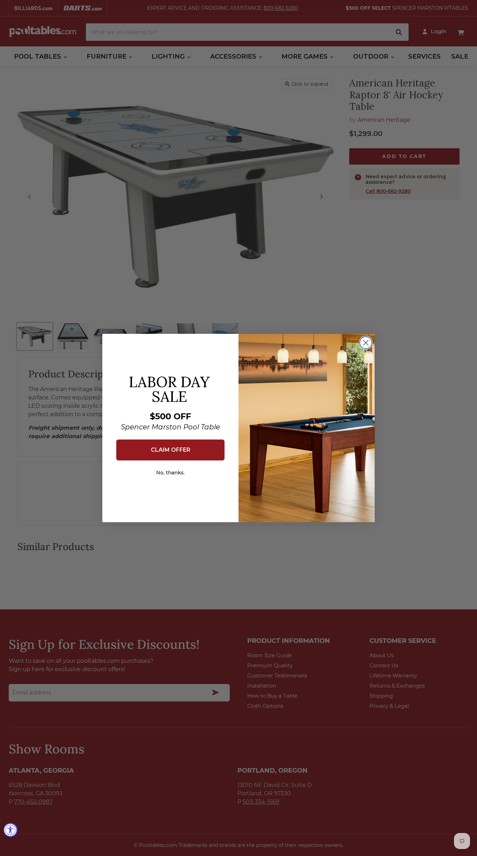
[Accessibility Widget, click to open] (10, 830)
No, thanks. (170, 473)
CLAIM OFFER (170, 449)
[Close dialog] (366, 343)
